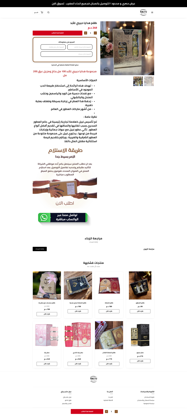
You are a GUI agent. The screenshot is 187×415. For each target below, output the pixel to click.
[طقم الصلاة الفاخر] (109, 335)
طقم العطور (140, 303)
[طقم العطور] (140, 285)
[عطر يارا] (47, 335)
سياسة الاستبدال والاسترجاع (145, 400)
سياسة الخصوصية (148, 403)
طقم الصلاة (109, 303)
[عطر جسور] (140, 335)
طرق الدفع (68, 400)
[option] (127, 48)
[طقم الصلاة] (109, 285)
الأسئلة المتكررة (108, 400)
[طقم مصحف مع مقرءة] (47, 285)
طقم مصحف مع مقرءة (47, 303)
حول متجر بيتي (67, 397)
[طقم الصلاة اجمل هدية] (78, 285)
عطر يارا (47, 353)
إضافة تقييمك (39, 248)
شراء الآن (140, 311)
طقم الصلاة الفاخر (109, 353)
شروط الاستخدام (149, 397)
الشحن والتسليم (66, 403)
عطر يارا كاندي (78, 353)
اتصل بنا (111, 397)
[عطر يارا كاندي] (78, 335)
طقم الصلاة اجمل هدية (78, 303)
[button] (152, 12)
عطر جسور (140, 353)
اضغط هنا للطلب (57, 32)
